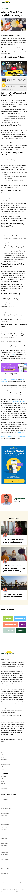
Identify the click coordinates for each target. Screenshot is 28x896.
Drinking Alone (4, 866)
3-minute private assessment (17, 401)
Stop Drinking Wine (5, 827)
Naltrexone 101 (4, 815)
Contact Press (4, 788)
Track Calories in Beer (6, 811)
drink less (16, 388)
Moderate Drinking (5, 859)
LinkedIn (2, 781)
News (23, 624)
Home (2, 750)
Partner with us (4, 762)
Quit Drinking (4, 838)
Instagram (3, 776)
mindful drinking (13, 379)
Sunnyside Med (4, 669)
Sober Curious (4, 870)
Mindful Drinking (10, 624)
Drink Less (3, 841)
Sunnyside (12, 354)
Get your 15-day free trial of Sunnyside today (13, 436)
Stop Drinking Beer (5, 824)
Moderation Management (7, 737)
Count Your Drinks (5, 832)
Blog (2, 752)
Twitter (2, 778)
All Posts (21, 630)
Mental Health (20, 619)
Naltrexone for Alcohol (6, 818)
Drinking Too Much (5, 868)
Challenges (9, 630)
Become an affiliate (5, 764)
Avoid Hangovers (4, 873)
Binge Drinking (4, 845)
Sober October (4, 829)
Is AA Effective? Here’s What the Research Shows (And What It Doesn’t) (14, 568)
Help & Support (4, 759)
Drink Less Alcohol (5, 813)
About (2, 757)
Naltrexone (21, 432)
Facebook (3, 783)
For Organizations (5, 766)
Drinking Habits (4, 854)
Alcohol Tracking (4, 857)
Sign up (2, 769)
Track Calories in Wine (6, 808)
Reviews (2, 754)
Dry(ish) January (4, 843)
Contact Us (3, 786)
